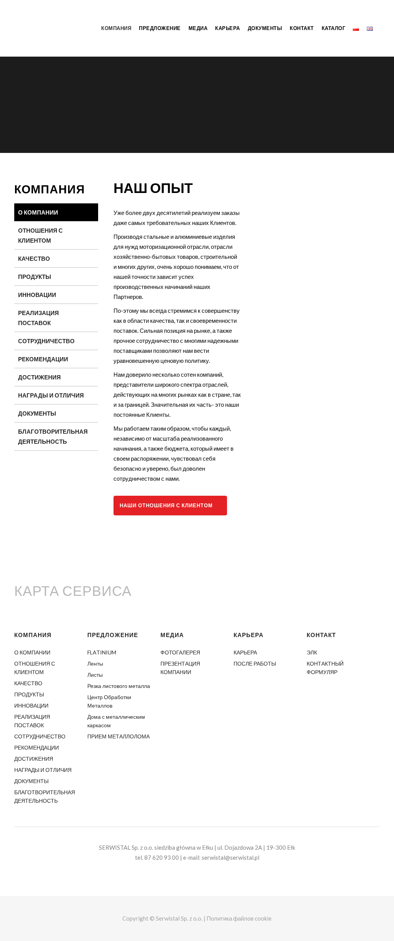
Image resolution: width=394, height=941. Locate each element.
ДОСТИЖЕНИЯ (39, 377)
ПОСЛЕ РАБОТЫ (255, 663)
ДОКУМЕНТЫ (37, 413)
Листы (95, 674)
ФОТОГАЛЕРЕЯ (180, 652)
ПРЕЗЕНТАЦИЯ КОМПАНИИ (180, 667)
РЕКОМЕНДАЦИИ (43, 359)
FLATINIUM (101, 652)
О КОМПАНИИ (38, 212)
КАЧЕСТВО (34, 258)
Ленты (95, 663)
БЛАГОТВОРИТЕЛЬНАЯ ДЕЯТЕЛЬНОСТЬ (53, 436)
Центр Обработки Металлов (109, 701)
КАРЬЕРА (245, 652)
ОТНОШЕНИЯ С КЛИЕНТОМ (40, 235)
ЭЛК (312, 652)
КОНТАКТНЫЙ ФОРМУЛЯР (325, 667)
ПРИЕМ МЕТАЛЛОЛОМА (118, 736)
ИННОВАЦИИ (37, 294)
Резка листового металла (118, 686)
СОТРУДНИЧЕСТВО (46, 340)
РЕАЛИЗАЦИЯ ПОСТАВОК (38, 317)
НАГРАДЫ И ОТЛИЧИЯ (51, 395)
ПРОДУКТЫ (34, 276)
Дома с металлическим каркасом (116, 720)
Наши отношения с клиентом (166, 505)
